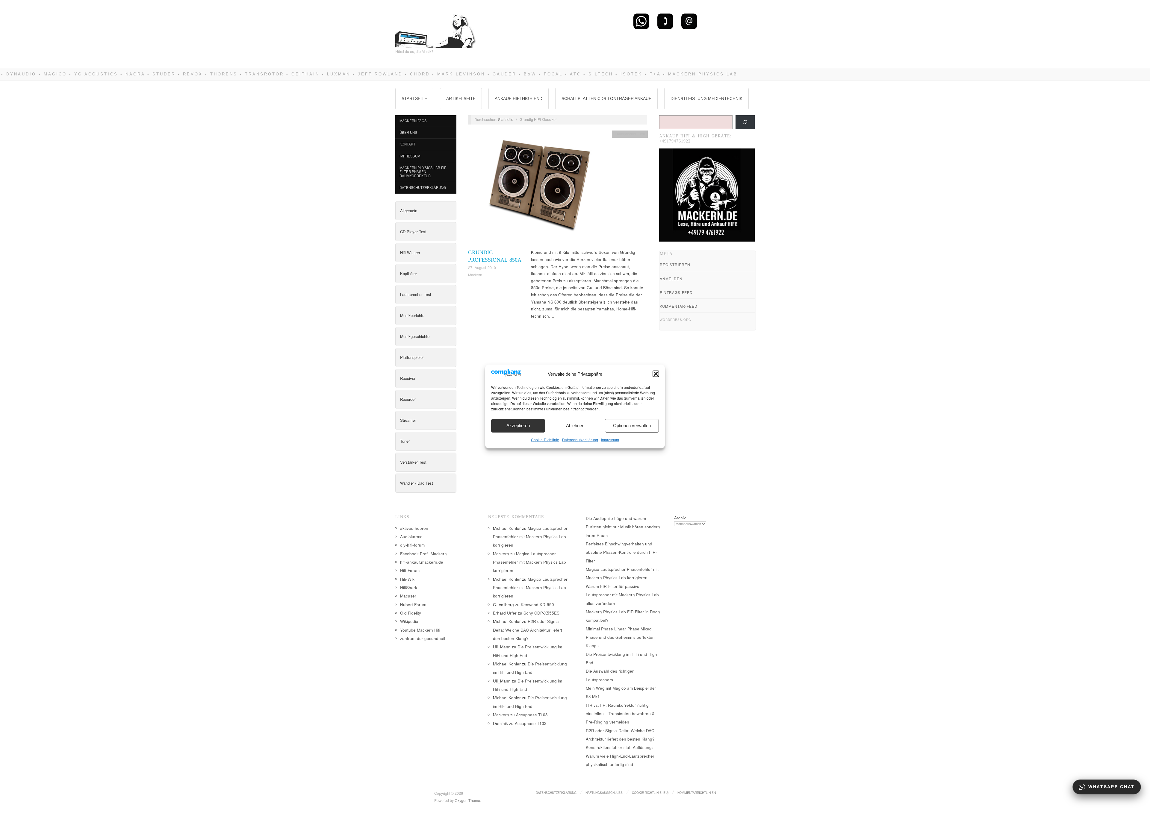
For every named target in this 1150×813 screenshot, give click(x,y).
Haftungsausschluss (604, 792)
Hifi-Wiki (407, 579)
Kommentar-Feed (678, 306)
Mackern (475, 274)
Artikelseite (461, 98)
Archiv (680, 518)
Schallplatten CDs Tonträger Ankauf (606, 98)
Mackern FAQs (413, 120)
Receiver (407, 378)
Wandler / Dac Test (416, 483)
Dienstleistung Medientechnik (706, 98)
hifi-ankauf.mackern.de (421, 562)
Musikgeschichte (414, 336)
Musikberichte (412, 315)
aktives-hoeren (414, 528)
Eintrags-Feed (676, 292)
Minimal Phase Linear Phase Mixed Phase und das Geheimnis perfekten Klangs (620, 637)
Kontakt (407, 144)
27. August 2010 (482, 267)
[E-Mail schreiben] (689, 21)
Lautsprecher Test (415, 294)
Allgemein (408, 210)
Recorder (408, 399)
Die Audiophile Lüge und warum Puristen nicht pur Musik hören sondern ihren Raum (623, 526)
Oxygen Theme (467, 800)
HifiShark (408, 587)
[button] (656, 374)
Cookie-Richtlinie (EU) (650, 792)
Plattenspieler (412, 357)
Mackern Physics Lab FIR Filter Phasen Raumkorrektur (423, 171)
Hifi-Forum (410, 570)
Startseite (414, 98)
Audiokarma (411, 536)
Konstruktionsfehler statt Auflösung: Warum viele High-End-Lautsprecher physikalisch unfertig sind (620, 755)
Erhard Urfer (505, 613)
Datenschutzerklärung (580, 439)
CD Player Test (413, 231)
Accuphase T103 (532, 715)
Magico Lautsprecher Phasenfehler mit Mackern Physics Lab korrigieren (530, 536)
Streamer (408, 420)
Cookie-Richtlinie (545, 439)
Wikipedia (409, 621)
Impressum (610, 439)
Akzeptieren (518, 425)
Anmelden (671, 278)
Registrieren (675, 264)
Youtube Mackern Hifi (420, 630)
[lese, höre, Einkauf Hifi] (435, 28)
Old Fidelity (410, 613)
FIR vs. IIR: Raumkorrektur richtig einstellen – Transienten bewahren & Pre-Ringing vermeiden (620, 713)
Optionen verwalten (632, 425)
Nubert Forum (413, 604)
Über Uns (408, 132)
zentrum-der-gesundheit (422, 638)
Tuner (405, 441)
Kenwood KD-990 (537, 604)
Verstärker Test (413, 462)
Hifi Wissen (410, 252)
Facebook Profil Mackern (423, 553)
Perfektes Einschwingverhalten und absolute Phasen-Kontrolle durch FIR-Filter (621, 552)
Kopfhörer (408, 273)
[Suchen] (745, 122)
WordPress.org (675, 320)
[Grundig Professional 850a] (538, 189)
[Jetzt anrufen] (665, 21)
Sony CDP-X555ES (541, 613)
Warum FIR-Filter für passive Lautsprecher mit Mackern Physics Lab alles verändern (622, 594)
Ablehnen (575, 425)
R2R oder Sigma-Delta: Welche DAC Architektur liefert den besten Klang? (527, 629)
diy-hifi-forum (412, 545)
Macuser (408, 596)
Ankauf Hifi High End (518, 98)
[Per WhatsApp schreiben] (641, 21)
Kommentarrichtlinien (696, 792)
